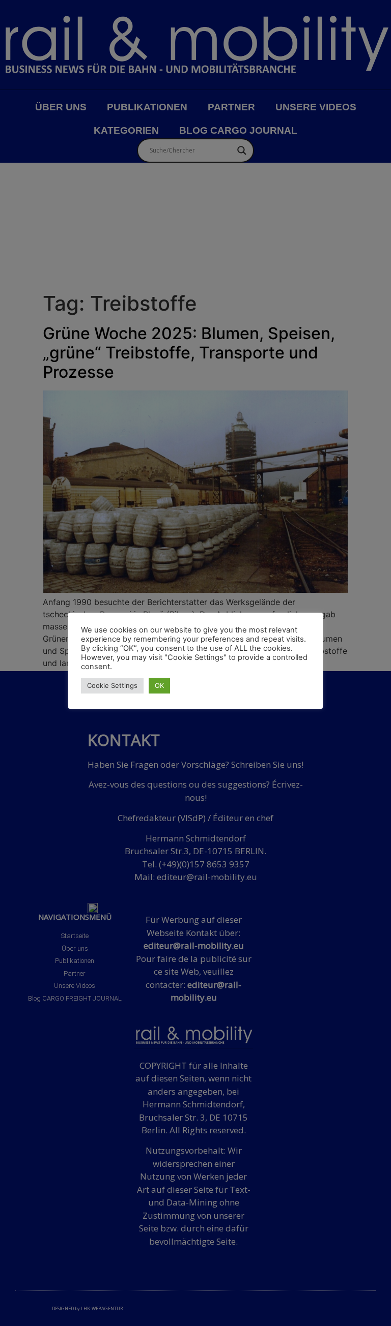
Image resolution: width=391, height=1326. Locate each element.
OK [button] (159, 685)
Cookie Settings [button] (112, 685)
